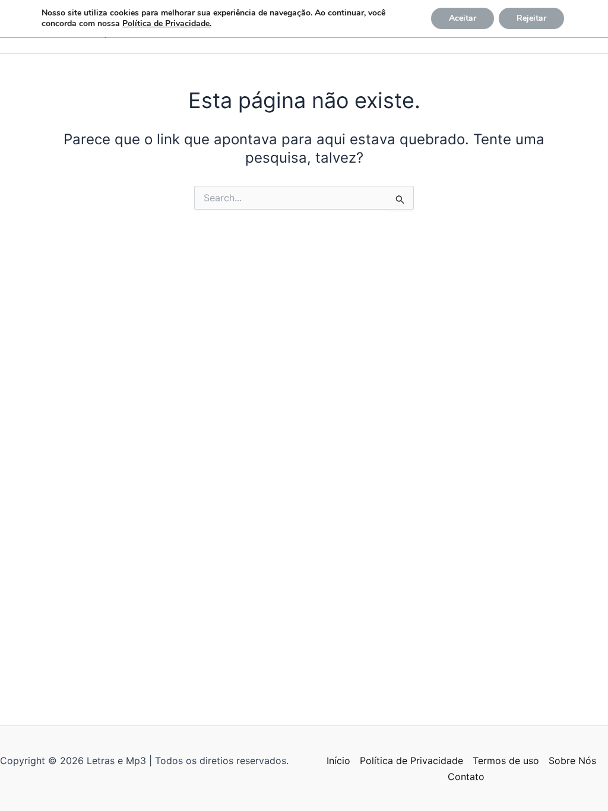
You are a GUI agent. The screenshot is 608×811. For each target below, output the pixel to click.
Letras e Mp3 (19, 41)
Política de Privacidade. (166, 23)
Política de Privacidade (411, 760)
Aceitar (462, 18)
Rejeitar (531, 18)
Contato (466, 777)
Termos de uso (506, 760)
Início (338, 760)
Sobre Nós (572, 760)
